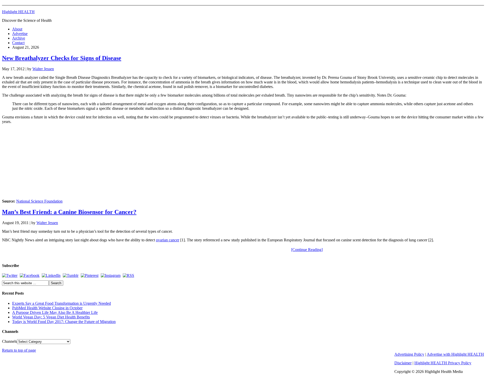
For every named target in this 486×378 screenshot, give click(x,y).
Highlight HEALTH (18, 12)
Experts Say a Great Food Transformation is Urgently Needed (61, 303)
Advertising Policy (409, 354)
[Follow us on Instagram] (110, 275)
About (17, 29)
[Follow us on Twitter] (9, 275)
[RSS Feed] (128, 275)
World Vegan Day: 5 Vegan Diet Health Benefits (51, 317)
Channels (9, 341)
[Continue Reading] (307, 249)
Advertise (20, 33)
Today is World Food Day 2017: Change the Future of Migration (64, 321)
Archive (18, 38)
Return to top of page (19, 350)
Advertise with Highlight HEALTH (455, 354)
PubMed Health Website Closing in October (47, 308)
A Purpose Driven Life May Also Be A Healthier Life (55, 312)
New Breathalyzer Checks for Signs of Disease (61, 58)
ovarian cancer (167, 240)
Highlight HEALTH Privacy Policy (442, 363)
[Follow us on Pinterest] (89, 275)
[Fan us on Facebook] (29, 275)
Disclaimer (403, 363)
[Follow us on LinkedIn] (51, 275)
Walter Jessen (43, 69)
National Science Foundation (39, 201)
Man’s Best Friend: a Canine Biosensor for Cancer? (69, 212)
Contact (18, 43)
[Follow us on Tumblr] (70, 275)
